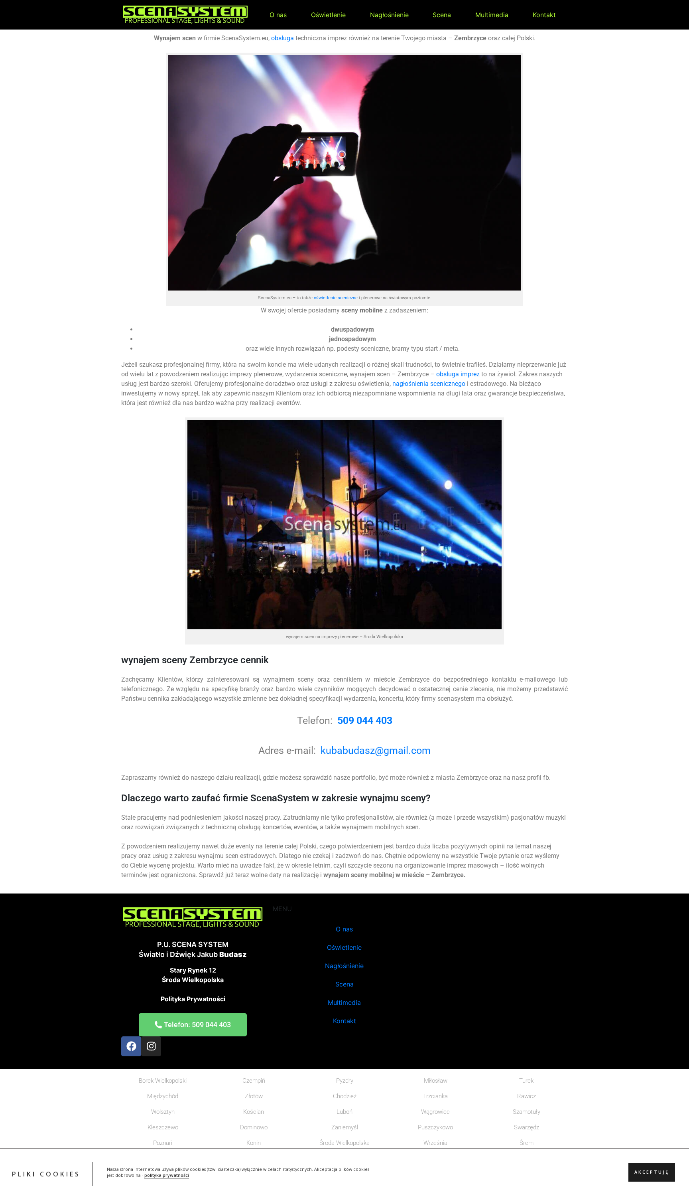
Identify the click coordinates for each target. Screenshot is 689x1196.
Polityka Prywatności (193, 999)
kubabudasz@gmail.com (376, 750)
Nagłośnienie (389, 15)
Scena (442, 15)
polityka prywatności (166, 1175)
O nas (278, 15)
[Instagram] (151, 1046)
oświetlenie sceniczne (336, 297)
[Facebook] (131, 1046)
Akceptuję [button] (651, 1172)
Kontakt (544, 15)
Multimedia (491, 15)
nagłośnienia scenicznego (428, 383)
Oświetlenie (328, 15)
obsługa (282, 38)
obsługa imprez (457, 374)
